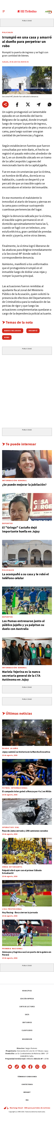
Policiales (7, 32)
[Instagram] (44, 1067)
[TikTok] (17, 1067)
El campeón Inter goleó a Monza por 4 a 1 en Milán (26, 791)
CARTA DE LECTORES (27, 1006)
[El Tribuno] (27, 11)
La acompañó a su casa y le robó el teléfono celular (25, 576)
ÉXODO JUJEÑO (10, 748)
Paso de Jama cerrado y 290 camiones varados (25, 830)
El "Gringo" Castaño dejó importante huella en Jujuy (21, 529)
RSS (27, 1100)
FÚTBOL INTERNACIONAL (15, 788)
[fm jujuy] (48, 12)
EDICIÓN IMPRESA (27, 999)
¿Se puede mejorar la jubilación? (24, 485)
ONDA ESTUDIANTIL (12, 867)
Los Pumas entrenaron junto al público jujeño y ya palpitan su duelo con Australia (23, 625)
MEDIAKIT (27, 1092)
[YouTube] (10, 1067)
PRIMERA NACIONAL (12, 948)
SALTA (27, 1014)
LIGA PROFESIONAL (12, 909)
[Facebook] (30, 1067)
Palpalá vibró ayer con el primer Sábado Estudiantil (22, 872)
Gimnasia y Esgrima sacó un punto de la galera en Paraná (26, 953)
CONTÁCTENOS (27, 1084)
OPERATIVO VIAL (10, 827)
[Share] (5, 104)
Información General (14, 480)
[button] (17, 104)
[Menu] (3, 11)
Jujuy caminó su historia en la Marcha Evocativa (26, 751)
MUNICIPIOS (27, 991)
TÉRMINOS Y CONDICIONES (27, 1077)
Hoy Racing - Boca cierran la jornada (20, 912)
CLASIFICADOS (27, 1030)
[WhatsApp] (37, 1067)
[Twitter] (23, 1067)
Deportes (7, 523)
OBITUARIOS (27, 1022)
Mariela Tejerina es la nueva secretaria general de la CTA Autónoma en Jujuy (21, 675)
